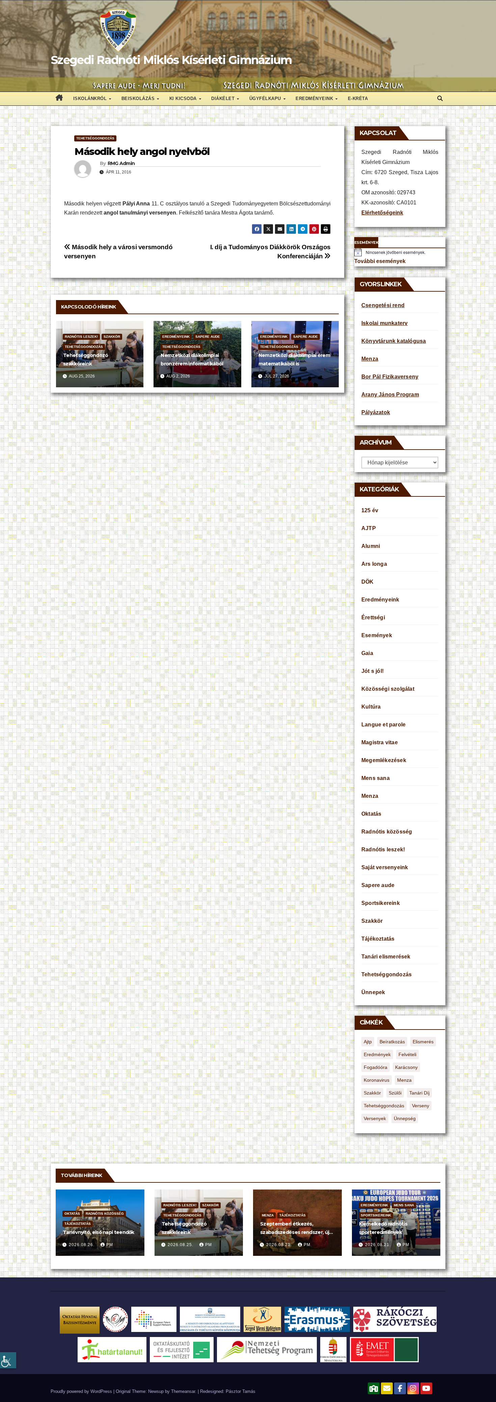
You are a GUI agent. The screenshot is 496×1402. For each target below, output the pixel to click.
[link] (8, 1360)
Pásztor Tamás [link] (240, 1391)
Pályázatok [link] (375, 412)
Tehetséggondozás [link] (95, 138)
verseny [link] (420, 1105)
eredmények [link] (377, 1054)
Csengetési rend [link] (383, 305)
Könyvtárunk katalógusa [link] (393, 341)
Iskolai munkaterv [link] (384, 323)
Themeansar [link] (183, 1391)
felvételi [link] (407, 1054)
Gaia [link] (367, 653)
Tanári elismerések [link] (386, 956)
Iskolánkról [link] (90, 98)
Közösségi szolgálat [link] (387, 689)
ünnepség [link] (405, 1118)
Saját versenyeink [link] (384, 867)
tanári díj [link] (419, 1093)
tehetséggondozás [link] (384, 1105)
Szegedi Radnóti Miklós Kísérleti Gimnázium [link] (171, 60)
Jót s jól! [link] (372, 671)
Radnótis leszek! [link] (81, 336)
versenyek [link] (375, 1118)
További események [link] (380, 261)
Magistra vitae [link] (379, 742)
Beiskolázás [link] (138, 98)
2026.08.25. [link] (181, 1244)
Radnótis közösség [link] (386, 832)
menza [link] (404, 1080)
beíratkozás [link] (392, 1041)
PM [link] (109, 1244)
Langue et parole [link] (383, 724)
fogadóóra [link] (375, 1067)
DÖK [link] (367, 582)
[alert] (399, 252)
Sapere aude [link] (207, 336)
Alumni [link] (370, 546)
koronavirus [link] (376, 1080)
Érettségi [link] (373, 617)
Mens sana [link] (375, 778)
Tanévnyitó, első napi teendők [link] (98, 1232)
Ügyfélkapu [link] (266, 98)
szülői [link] (395, 1093)
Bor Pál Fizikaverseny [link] (389, 377)
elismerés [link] (423, 1041)
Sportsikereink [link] (380, 903)
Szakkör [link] (112, 336)
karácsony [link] (406, 1067)
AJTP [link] (368, 528)
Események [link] (376, 635)
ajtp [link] (368, 1041)
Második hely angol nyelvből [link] (142, 151)
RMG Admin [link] (121, 163)
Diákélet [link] (223, 98)
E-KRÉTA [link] (358, 98)
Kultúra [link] (371, 707)
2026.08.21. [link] (279, 1244)
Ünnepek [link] (373, 992)
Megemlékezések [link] (383, 760)
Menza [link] (369, 359)
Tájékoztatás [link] (377, 939)
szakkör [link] (372, 1093)
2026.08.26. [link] (82, 1244)
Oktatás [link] (371, 814)
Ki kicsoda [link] (183, 98)
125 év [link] (369, 510)
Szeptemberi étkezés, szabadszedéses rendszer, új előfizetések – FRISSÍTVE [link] (294, 1232)
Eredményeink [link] (315, 98)
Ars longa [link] (374, 564)
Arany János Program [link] (390, 394)
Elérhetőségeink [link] (382, 213)
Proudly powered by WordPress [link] (82, 1391)
